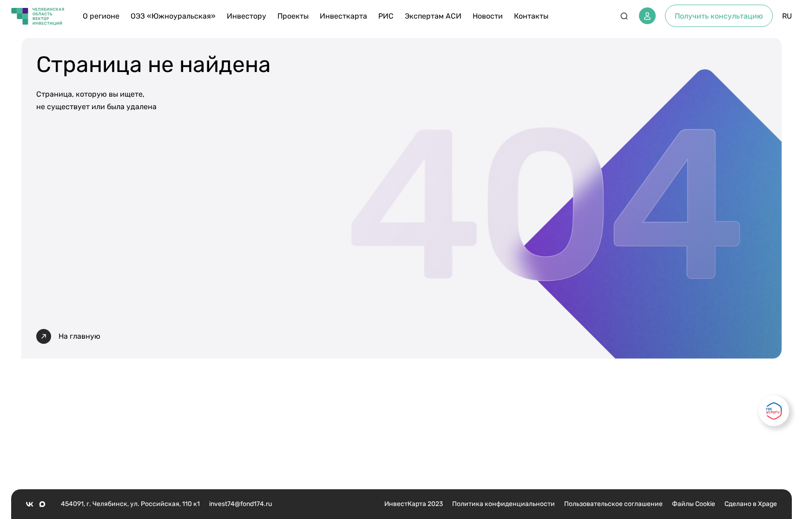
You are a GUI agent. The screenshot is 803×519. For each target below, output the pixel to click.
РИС (386, 16)
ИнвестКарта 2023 (413, 504)
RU (787, 16)
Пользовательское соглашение (613, 504)
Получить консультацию (719, 16)
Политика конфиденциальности (503, 504)
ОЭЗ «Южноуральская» (173, 16)
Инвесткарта (343, 16)
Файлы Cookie (693, 504)
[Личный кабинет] (647, 15)
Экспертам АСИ (433, 16)
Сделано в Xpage (750, 504)
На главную (79, 336)
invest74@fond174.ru (240, 504)
